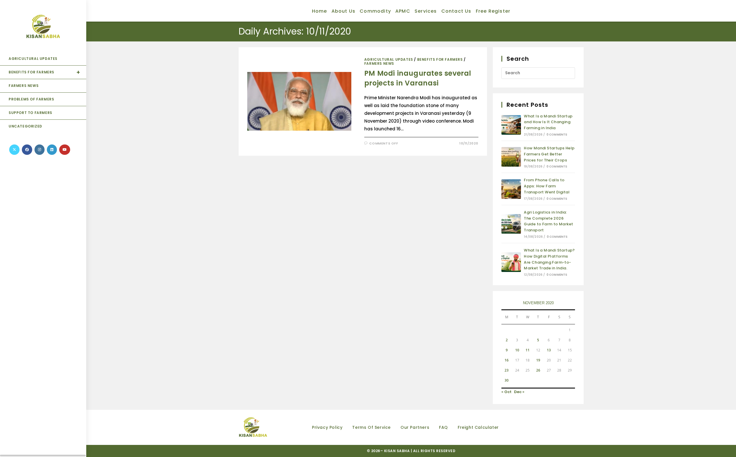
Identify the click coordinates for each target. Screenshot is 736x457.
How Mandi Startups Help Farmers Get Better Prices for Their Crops (549, 154)
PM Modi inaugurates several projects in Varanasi (417, 78)
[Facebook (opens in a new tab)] (27, 149)
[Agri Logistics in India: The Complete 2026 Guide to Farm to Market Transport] (511, 224)
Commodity (375, 11)
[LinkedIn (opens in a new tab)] (52, 149)
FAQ (443, 427)
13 (549, 350)
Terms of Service (371, 427)
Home (319, 11)
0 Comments (557, 134)
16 (507, 360)
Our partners (414, 427)
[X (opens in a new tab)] (14, 149)
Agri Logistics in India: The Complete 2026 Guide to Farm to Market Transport (548, 221)
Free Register (493, 11)
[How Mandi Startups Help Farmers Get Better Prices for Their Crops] (511, 157)
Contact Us (456, 11)
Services (426, 11)
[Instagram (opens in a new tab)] (39, 149)
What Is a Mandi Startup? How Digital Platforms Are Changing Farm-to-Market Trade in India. (549, 259)
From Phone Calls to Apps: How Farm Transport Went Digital (547, 186)
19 (538, 360)
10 (517, 350)
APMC (402, 11)
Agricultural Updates (388, 59)
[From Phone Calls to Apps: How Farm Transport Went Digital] (511, 189)
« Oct (506, 392)
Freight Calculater (478, 427)
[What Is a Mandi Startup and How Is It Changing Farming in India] (511, 125)
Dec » (519, 392)
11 (528, 350)
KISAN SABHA (397, 450)
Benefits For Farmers (440, 59)
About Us (343, 11)
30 (507, 380)
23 (507, 370)
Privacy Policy (327, 427)
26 (538, 370)
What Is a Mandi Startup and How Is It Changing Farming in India (548, 122)
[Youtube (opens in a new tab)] (64, 149)
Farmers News (379, 63)
